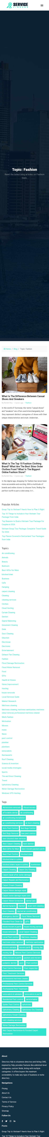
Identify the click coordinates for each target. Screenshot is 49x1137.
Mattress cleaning (9, 705)
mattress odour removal (13, 942)
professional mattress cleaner (15, 978)
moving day (38, 947)
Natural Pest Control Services (27, 953)
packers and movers (32, 958)
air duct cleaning (32, 823)
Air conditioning (8, 553)
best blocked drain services (14, 838)
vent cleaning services (12, 1020)
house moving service (33, 927)
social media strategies (11, 768)
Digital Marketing (9, 621)
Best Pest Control (10, 854)
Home (8, 349)
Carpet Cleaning (9, 870)
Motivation (6, 721)
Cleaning (5, 595)
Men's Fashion (7, 717)
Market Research (9, 701)
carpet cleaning (8, 591)
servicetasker (31, 999)
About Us (6, 1093)
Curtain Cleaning (8, 612)
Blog (15, 349)
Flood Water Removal (11, 667)
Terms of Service (9, 1102)
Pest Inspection (31, 968)
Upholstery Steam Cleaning (14, 1015)
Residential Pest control (13, 999)
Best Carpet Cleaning (11, 844)
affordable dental (10, 813)
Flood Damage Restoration (13, 663)
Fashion (29, 403)
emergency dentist (11, 916)
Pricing (4, 1088)
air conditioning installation (14, 818)
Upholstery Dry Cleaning (32, 1010)
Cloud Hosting (8, 608)
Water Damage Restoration (13, 789)
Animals (5, 557)
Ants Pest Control (10, 828)
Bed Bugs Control (28, 828)
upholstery (26, 1004)
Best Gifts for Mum (11, 849)
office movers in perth (12, 958)
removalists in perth (33, 994)
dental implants (9, 906)
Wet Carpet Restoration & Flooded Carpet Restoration (20, 1032)
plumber (5, 742)
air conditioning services (13, 823)
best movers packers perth (33, 849)
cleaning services (9, 600)
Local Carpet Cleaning (28, 932)
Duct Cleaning (7, 633)
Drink (4, 629)
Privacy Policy (8, 1106)
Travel (4, 780)
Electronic (6, 646)
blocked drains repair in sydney (15, 864)
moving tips (7, 953)
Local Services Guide (10, 697)
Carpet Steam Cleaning (12, 885)
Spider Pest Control (11, 1004)
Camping (5, 587)
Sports (4, 772)
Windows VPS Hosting (11, 793)
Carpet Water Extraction (13, 901)
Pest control (31, 963)
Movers (5, 725)
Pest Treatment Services (13, 973)
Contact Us (6, 1097)
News (4, 734)
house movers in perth (12, 927)
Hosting (5, 688)
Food (4, 671)
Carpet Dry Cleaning (27, 870)
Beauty (5, 562)
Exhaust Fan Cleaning (10, 655)
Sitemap (5, 1111)
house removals (8, 693)
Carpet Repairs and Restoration (16, 880)
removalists (7, 751)
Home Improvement (10, 684)
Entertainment (8, 650)
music (4, 730)
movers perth (24, 947)
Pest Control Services (12, 968)
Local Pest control (11, 937)
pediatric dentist (10, 963)
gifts (27, 921)
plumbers (6, 747)
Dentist (5, 617)
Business (5, 579)
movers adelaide (9, 947)
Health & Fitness (9, 680)
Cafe (4, 583)
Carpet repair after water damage (17, 875)
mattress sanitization (34, 942)
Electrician (6, 642)
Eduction (5, 638)
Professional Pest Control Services (17, 984)
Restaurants (7, 755)
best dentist (28, 844)
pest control (7, 738)
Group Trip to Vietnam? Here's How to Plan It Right (23, 509)
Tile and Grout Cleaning (11, 776)
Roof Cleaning (7, 759)
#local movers (29, 807)
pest (21, 963)
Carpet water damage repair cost (16, 895)
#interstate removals (12, 807)
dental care (31, 901)
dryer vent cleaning (36, 906)
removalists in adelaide (12, 994)
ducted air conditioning (26, 911)
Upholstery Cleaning (10, 785)
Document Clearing (10, 625)
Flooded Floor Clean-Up (12, 921)
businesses (35, 864)
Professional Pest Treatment (15, 989)
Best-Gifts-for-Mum (10, 570)
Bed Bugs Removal (10, 833)
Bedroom (5, 566)
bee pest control (28, 833)
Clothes (5, 604)
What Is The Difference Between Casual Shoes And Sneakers (23, 398)
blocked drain (7, 574)
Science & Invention (10, 763)
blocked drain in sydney (12, 859)
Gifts (4, 676)
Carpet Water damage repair (14, 890)
